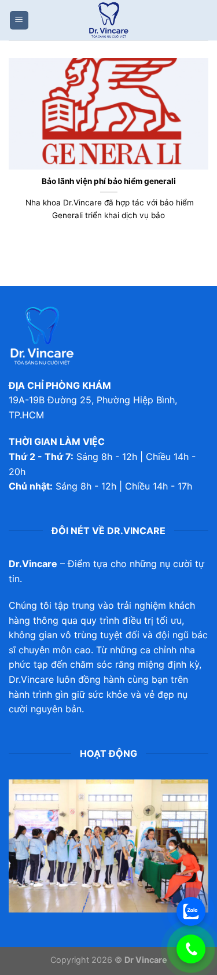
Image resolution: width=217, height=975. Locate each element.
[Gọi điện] (190, 948)
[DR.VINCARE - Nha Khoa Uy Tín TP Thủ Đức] (108, 20)
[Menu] (19, 20)
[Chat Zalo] (190, 911)
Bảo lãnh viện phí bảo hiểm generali (109, 181)
